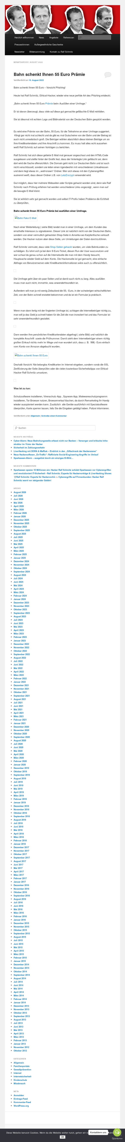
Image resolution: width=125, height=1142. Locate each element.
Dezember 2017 (21, 847)
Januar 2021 (20, 723)
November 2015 (21, 926)
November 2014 (21, 967)
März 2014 (19, 995)
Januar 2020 (20, 764)
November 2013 (21, 1009)
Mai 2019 (18, 788)
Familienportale (21, 1066)
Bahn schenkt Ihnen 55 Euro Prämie (51, 74)
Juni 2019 (18, 785)
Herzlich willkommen (24, 37)
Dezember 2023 (21, 602)
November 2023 (21, 605)
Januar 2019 (20, 802)
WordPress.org (21, 1105)
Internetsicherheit (22, 1076)
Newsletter (19, 51)
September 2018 (22, 816)
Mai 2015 (18, 947)
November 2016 (21, 888)
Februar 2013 (20, 1040)
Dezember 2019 (21, 767)
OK (62, 1137)
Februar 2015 (20, 957)
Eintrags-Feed (21, 1098)
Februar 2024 (20, 595)
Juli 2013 (18, 1023)
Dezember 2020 (21, 726)
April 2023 (19, 630)
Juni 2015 (18, 943)
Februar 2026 (20, 512)
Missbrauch (19, 1083)
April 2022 (19, 671)
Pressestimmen (21, 44)
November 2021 (21, 688)
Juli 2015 (18, 940)
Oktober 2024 (20, 568)
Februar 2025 (20, 554)
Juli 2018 (18, 823)
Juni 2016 (18, 905)
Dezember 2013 (21, 1005)
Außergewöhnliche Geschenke (48, 44)
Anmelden (19, 1095)
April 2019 (19, 792)
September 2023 (22, 612)
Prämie (49, 103)
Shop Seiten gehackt (61, 247)
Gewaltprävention (22, 1069)
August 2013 (20, 1019)
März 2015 (19, 954)
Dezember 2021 (21, 685)
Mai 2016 (18, 909)
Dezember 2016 (21, 885)
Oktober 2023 (20, 609)
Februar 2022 (20, 678)
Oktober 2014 (20, 971)
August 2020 (20, 740)
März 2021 (19, 716)
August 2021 (20, 699)
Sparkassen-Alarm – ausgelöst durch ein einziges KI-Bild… (43, 457)
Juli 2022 (18, 661)
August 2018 (20, 819)
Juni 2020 (18, 747)
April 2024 (19, 588)
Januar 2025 (20, 557)
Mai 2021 (18, 709)
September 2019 (22, 774)
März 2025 (19, 550)
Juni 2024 (18, 581)
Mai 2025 (18, 543)
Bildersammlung (37, 51)
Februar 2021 (20, 719)
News (41, 37)
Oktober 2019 (20, 771)
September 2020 (22, 736)
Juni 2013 (18, 1026)
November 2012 (21, 1047)
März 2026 (19, 509)
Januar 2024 (20, 599)
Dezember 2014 (21, 964)
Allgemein (35, 415)
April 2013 (19, 1033)
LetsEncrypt (67, 175)
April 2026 (19, 506)
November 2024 (21, 564)
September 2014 (22, 974)
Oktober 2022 (20, 650)
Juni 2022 (18, 664)
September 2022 (22, 654)
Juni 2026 (18, 499)
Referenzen (68, 37)
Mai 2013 (18, 1030)
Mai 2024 (18, 585)
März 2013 (19, 1036)
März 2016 (19, 912)
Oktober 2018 (20, 812)
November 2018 (21, 809)
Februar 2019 (20, 798)
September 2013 (22, 1016)
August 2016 (20, 899)
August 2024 (20, 574)
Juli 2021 (18, 702)
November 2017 (21, 850)
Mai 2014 (18, 988)
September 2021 (22, 695)
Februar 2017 (20, 878)
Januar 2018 (20, 843)
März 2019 (19, 795)
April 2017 (19, 871)
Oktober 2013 (20, 1012)
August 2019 (20, 778)
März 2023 (19, 633)
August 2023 (20, 616)
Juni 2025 (18, 540)
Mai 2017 (18, 868)
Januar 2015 (20, 961)
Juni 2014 (18, 985)
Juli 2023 (18, 619)
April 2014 (19, 992)
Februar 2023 (20, 636)
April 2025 (19, 547)
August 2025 (20, 533)
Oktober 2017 (20, 854)
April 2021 (19, 712)
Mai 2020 (18, 750)
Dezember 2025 (21, 519)
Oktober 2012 (20, 1050)
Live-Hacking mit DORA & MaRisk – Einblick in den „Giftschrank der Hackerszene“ (55, 451)
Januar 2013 (20, 1043)
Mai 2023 (18, 626)
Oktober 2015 (20, 930)
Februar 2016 (20, 916)
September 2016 (22, 895)
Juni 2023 (18, 623)
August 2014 (20, 978)
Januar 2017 (20, 881)
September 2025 (22, 530)
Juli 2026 (18, 495)
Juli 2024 (18, 578)
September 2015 (22, 933)
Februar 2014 (20, 999)
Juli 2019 (18, 781)
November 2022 (21, 647)
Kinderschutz (20, 1079)
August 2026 (20, 492)
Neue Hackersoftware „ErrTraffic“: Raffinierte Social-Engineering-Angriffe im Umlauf (56, 454)
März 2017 (19, 874)
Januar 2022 (20, 681)
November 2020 (21, 730)
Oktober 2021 (20, 692)
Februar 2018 (20, 840)
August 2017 (20, 861)
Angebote (53, 37)
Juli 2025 (18, 537)
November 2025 (21, 523)
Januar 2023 (20, 640)
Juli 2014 (18, 981)
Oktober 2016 (20, 892)
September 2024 (22, 571)
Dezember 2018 (21, 806)
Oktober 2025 (20, 526)
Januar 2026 (20, 516)
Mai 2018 (18, 829)
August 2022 (20, 657)
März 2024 (19, 592)
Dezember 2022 (21, 643)
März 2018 (19, 837)
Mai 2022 (18, 668)
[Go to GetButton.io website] (117, 1139)
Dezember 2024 (21, 561)
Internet (17, 1072)
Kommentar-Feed (22, 1102)
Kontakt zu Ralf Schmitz (61, 51)
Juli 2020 (18, 743)
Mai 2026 (18, 502)
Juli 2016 (18, 902)
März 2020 (19, 757)
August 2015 (20, 936)
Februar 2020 (20, 761)
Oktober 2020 (20, 733)
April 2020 (19, 754)
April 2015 (19, 950)
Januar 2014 (20, 1002)
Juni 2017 (18, 864)
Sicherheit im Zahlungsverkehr (29, 447)
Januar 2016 (20, 919)
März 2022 (19, 674)
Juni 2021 (18, 705)
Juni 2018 (18, 826)
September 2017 (22, 857)
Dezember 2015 (21, 923)
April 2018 (19, 833)
